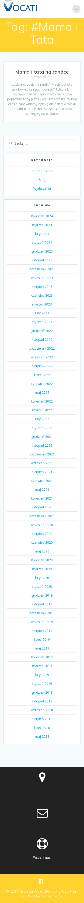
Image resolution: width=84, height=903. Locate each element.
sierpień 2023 (42, 286)
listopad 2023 (42, 260)
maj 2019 (42, 648)
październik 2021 (42, 454)
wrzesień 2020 (42, 525)
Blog (42, 179)
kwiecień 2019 (42, 657)
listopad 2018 (42, 701)
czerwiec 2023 (42, 295)
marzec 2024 (42, 225)
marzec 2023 (42, 304)
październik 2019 (42, 613)
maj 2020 (42, 551)
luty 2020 (42, 577)
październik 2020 (42, 516)
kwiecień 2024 (42, 216)
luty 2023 (42, 313)
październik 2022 (42, 348)
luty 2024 (42, 233)
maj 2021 (42, 489)
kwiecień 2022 (42, 401)
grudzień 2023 (42, 251)
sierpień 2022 (42, 366)
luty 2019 (42, 674)
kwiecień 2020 (42, 560)
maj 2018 (42, 736)
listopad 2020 (42, 507)
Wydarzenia (42, 188)
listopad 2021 (42, 445)
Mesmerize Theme (48, 896)
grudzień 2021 (42, 436)
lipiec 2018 (42, 727)
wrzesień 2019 (42, 622)
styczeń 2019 (42, 683)
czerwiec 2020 (42, 542)
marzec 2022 (42, 410)
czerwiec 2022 (42, 383)
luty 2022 (42, 419)
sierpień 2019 (42, 630)
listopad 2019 (42, 604)
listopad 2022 (42, 339)
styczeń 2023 (42, 322)
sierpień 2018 (42, 719)
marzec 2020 (42, 569)
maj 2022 (42, 392)
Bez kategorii (42, 171)
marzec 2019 (42, 666)
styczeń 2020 (42, 586)
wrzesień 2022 (42, 357)
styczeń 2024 (42, 242)
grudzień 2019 (42, 595)
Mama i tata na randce (42, 72)
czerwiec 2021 (42, 480)
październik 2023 (42, 269)
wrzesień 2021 (42, 463)
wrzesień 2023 (42, 278)
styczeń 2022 (42, 428)
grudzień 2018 (42, 692)
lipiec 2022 (42, 375)
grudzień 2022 (42, 330)
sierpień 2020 (42, 533)
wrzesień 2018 (42, 710)
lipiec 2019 (42, 639)
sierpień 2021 (42, 472)
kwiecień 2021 (42, 498)
